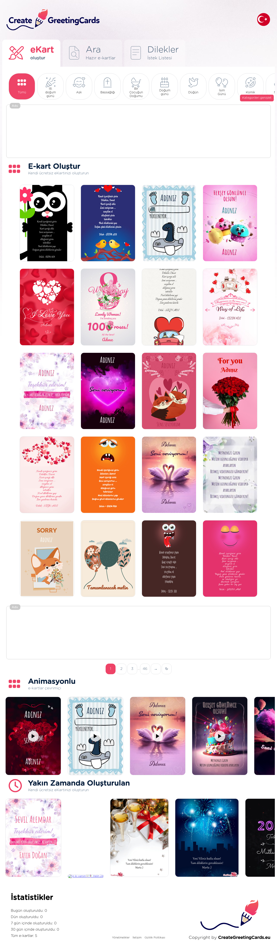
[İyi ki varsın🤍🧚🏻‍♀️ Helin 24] (86, 876)
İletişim (137, 937)
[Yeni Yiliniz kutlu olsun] (207, 838)
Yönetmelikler (121, 937)
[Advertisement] (138, 131)
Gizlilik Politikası (155, 937)
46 (145, 669)
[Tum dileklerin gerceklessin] (139, 838)
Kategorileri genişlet (257, 97)
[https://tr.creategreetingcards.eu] (128, 20)
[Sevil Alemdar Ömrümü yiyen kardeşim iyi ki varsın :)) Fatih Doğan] (33, 838)
